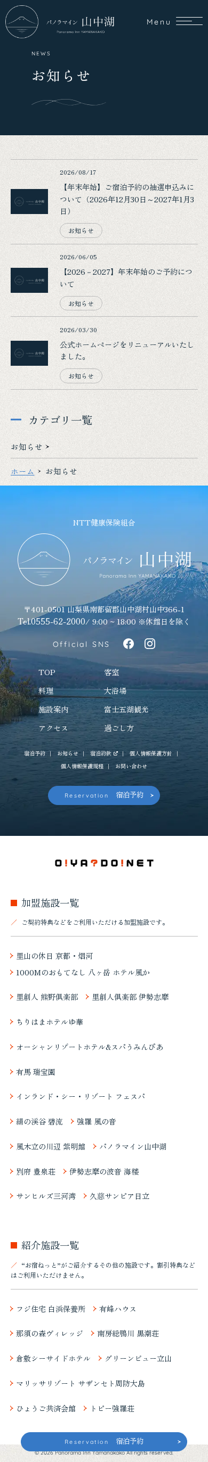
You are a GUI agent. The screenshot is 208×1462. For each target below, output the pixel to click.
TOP (46, 672)
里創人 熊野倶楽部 (47, 997)
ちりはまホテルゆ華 (49, 1022)
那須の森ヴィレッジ (49, 1333)
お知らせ (67, 753)
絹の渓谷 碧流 (39, 1121)
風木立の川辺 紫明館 (50, 1146)
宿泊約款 (100, 753)
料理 (45, 691)
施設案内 (53, 709)
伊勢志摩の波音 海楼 (104, 1172)
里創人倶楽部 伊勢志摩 (130, 997)
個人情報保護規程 (82, 766)
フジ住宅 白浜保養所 (50, 1309)
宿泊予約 (34, 753)
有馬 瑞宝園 (35, 1072)
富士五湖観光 (126, 709)
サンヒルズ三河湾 (46, 1196)
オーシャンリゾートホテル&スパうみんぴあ (89, 1047)
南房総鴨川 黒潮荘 (128, 1333)
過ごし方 (119, 728)
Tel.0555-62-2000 (51, 621)
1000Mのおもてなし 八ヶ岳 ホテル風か (83, 972)
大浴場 (115, 691)
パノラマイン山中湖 (132, 1146)
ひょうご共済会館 (46, 1408)
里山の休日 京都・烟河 (54, 956)
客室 (111, 672)
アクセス (53, 728)
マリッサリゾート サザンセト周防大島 (80, 1383)
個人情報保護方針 (151, 753)
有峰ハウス (118, 1309)
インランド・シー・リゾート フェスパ (80, 1096)
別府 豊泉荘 (35, 1172)
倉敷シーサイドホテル (53, 1358)
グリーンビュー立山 (138, 1358)
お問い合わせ (131, 766)
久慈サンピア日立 (119, 1196)
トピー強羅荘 (112, 1408)
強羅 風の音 (96, 1121)
